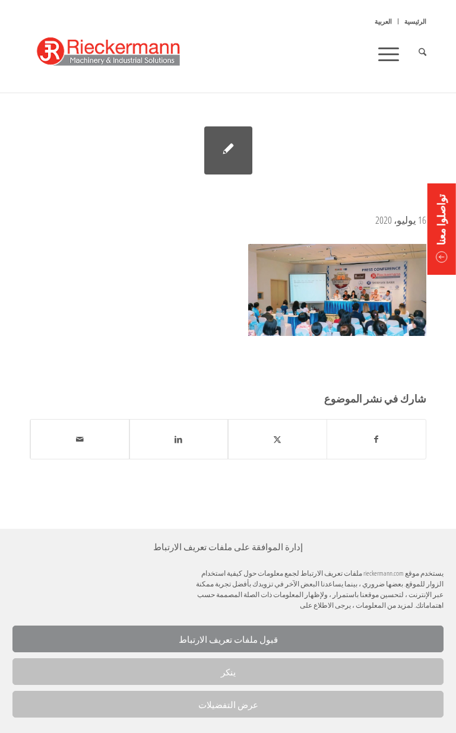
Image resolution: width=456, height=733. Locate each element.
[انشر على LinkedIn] (179, 439)
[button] (442, 229)
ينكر (228, 672)
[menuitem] (412, 21)
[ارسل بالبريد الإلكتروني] (80, 439)
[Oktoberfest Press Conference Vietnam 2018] (228, 150)
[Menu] (392, 53)
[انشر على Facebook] (376, 439)
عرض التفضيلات (228, 704)
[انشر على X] (278, 439)
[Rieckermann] (121, 53)
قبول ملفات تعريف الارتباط (228, 639)
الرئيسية (415, 21)
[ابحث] (416, 53)
